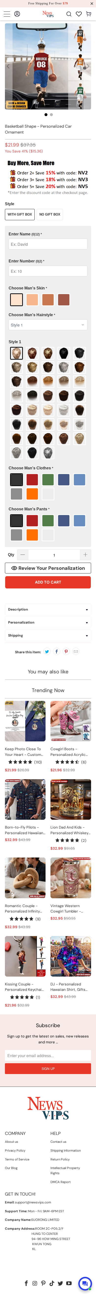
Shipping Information (65, 1150)
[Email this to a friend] (76, 651)
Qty (11, 555)
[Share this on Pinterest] (66, 651)
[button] (48, 234)
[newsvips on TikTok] (52, 1283)
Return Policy (60, 1159)
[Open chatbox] (85, 1284)
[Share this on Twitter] (47, 651)
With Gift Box (20, 214)
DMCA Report (60, 1182)
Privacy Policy (15, 1150)
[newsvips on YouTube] (69, 1283)
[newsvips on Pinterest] (43, 1283)
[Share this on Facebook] (56, 651)
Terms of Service (17, 1159)
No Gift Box (49, 214)
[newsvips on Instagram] (35, 1283)
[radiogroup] (48, 300)
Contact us (58, 1142)
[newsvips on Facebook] (26, 1283)
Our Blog (11, 1168)
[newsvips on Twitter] (60, 1283)
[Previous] (9, 66)
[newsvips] (48, 14)
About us (11, 1142)
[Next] (87, 66)
